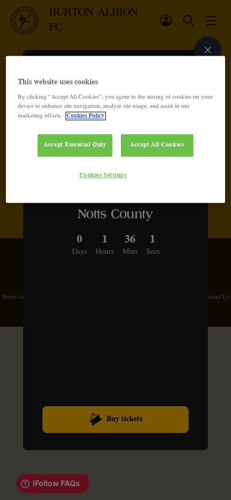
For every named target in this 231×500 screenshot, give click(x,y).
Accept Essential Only (75, 145)
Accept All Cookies (157, 145)
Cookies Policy (86, 116)
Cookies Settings (103, 175)
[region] (116, 129)
